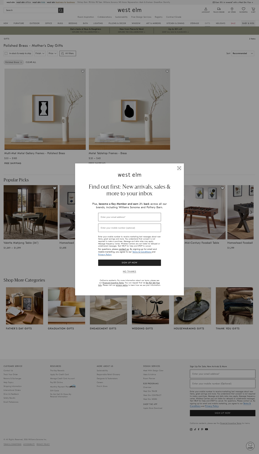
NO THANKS (129, 271)
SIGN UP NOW (129, 262)
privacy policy (122, 285)
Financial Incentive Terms (113, 283)
